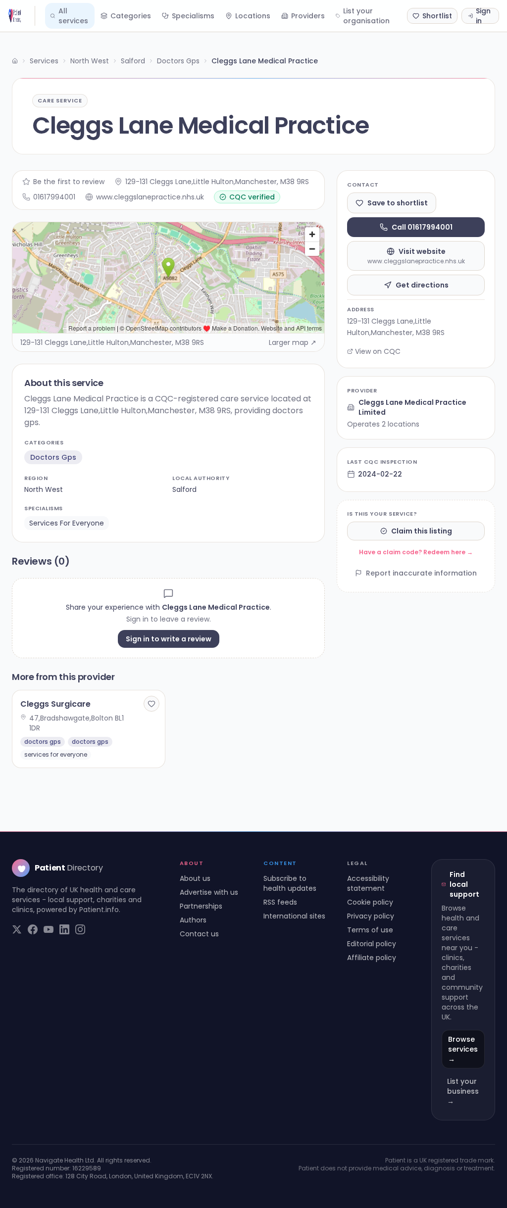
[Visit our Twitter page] (17, 929)
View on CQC (378, 351)
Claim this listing (421, 531)
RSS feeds (280, 902)
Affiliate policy (371, 958)
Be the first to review (68, 182)
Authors (193, 920)
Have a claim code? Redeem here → (416, 552)
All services (73, 16)
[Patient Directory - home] (21, 16)
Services (44, 61)
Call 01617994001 (422, 227)
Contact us (199, 934)
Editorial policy (371, 944)
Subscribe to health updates (289, 883)
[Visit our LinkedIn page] (64, 929)
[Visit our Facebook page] (33, 929)
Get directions (422, 285)
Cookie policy (370, 902)
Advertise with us (209, 892)
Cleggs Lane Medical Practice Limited (412, 407)
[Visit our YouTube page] (48, 929)
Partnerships (201, 906)
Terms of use (370, 930)
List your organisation (366, 16)
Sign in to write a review (168, 639)
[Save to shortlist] (151, 704)
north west (43, 489)
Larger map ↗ (292, 342)
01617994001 (54, 197)
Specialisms (193, 16)
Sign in (483, 16)
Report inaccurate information (421, 573)
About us (195, 878)
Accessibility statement (368, 883)
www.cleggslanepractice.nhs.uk (150, 197)
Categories (130, 16)
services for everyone (66, 523)
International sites (294, 916)
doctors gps (53, 457)
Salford (133, 61)
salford (184, 489)
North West (89, 61)
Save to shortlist (397, 203)
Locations (252, 16)
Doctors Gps (178, 61)
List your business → (463, 1091)
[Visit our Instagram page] (80, 929)
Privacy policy (370, 916)
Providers (308, 16)
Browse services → (463, 1049)
